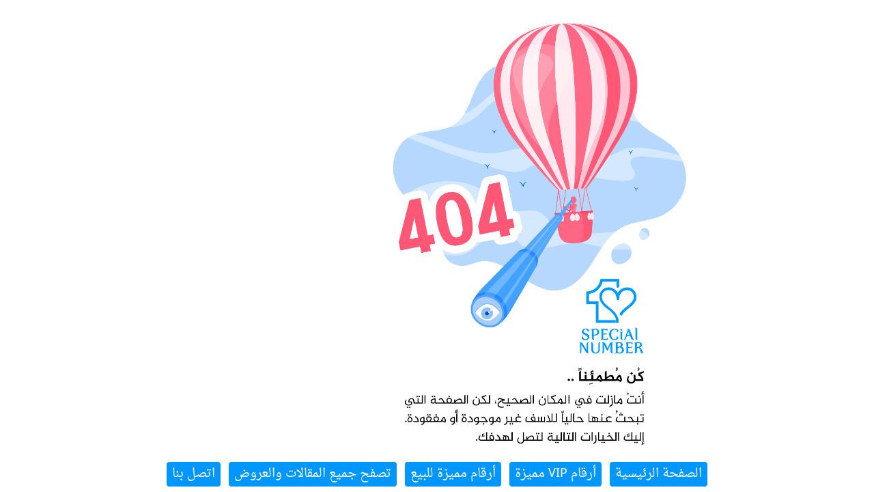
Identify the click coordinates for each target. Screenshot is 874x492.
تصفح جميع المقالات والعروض (312, 474)
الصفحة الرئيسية (658, 474)
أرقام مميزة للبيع (453, 474)
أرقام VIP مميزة (555, 474)
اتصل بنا (193, 474)
